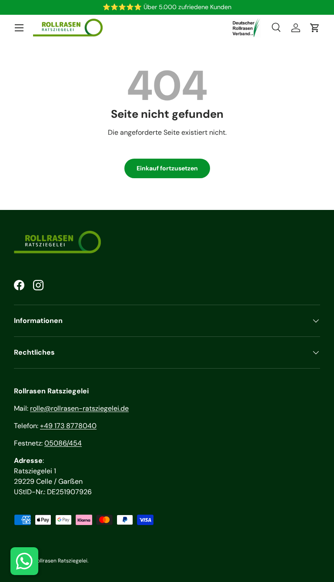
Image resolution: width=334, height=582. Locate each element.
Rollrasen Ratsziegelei (60, 560)
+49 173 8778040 (68, 425)
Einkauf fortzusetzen (167, 168)
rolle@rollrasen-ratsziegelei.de (79, 408)
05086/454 (63, 443)
